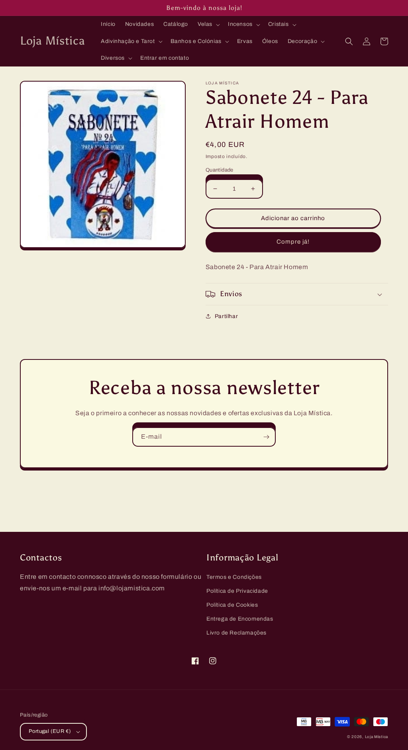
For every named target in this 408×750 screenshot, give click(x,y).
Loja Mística (376, 736)
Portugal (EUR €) (50, 731)
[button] (208, 24)
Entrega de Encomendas (239, 619)
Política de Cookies (232, 605)
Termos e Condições (234, 577)
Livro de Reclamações (236, 633)
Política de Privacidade (237, 591)
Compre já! (293, 241)
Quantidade (219, 170)
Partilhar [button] (226, 316)
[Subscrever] (266, 437)
